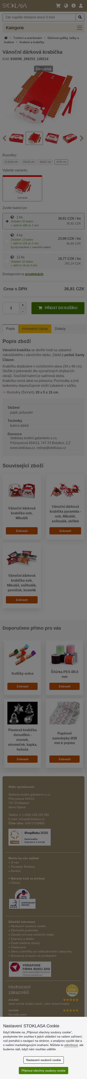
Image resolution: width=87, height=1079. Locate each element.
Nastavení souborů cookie (43, 1060)
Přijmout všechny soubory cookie (43, 1070)
